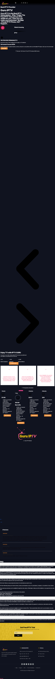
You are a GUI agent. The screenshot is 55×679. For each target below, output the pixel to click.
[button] (15, 3)
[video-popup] (2, 27)
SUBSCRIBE (4, 48)
